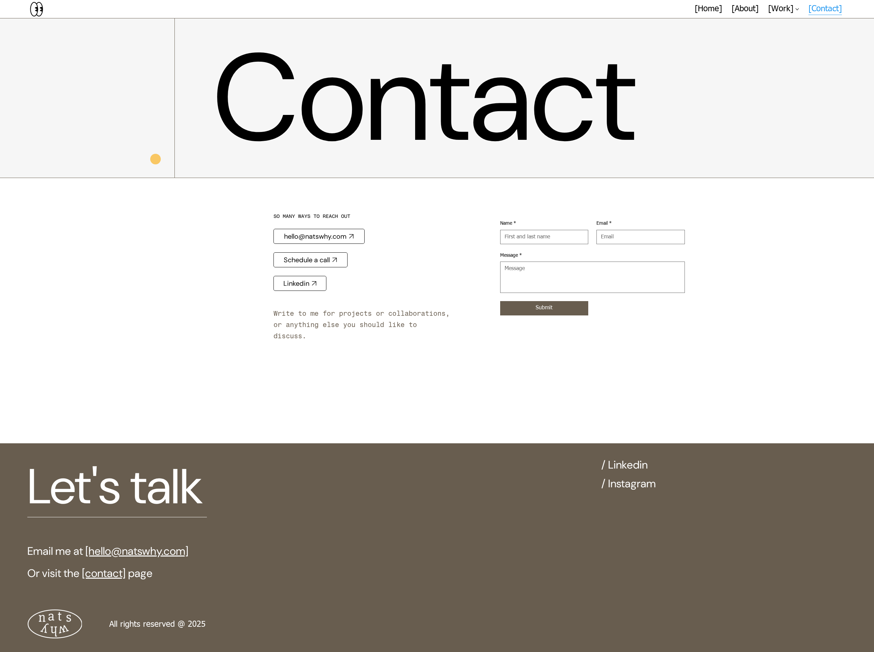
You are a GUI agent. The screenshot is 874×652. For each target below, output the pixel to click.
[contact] (104, 573)
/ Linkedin (624, 465)
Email (604, 223)
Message (511, 255)
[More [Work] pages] (797, 9)
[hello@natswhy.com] (136, 551)
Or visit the (54, 573)
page (139, 573)
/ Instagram (628, 483)
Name (508, 223)
